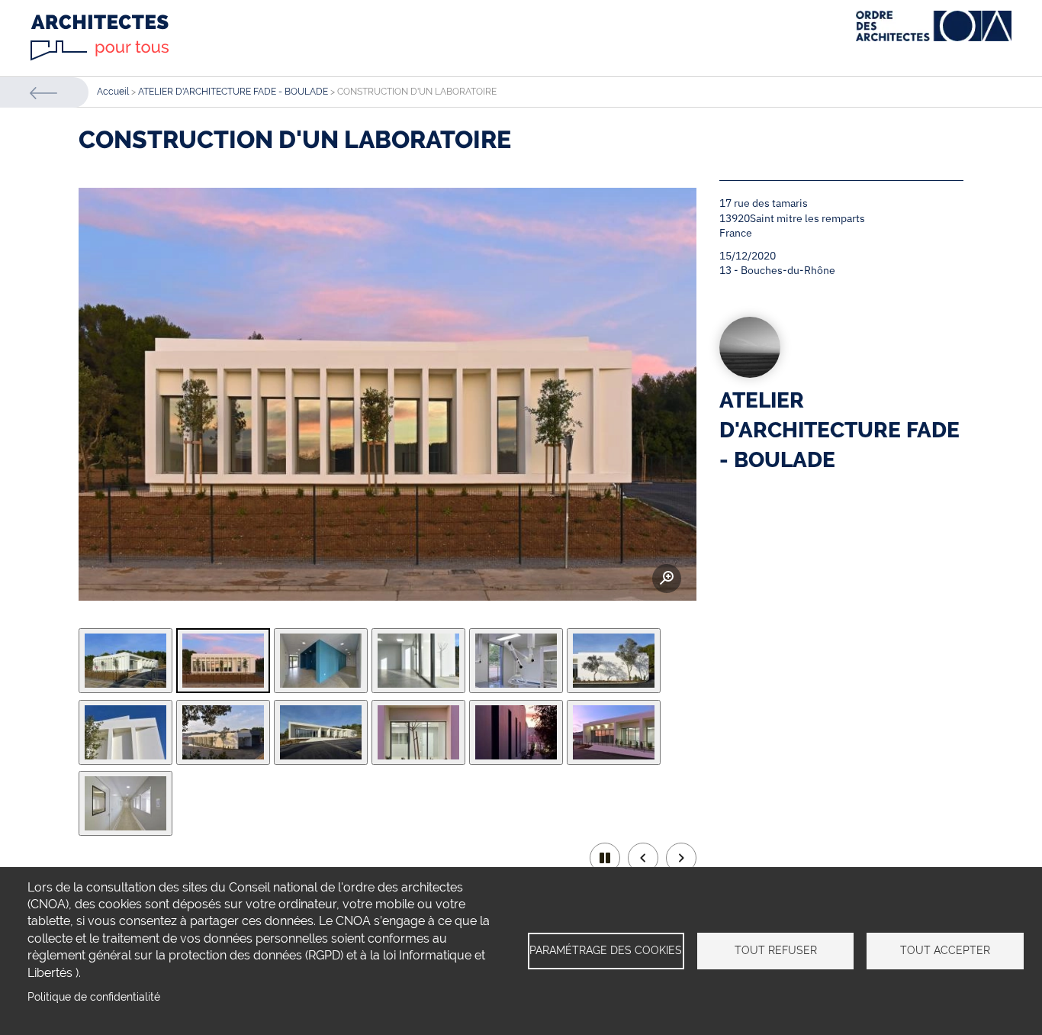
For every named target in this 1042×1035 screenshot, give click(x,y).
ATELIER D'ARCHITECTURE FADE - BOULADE (233, 91)
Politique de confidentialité (93, 997)
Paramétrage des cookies (605, 950)
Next (681, 858)
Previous (643, 858)
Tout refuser (776, 950)
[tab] (125, 660)
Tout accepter (945, 950)
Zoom (85, 578)
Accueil (113, 91)
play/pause (605, 858)
